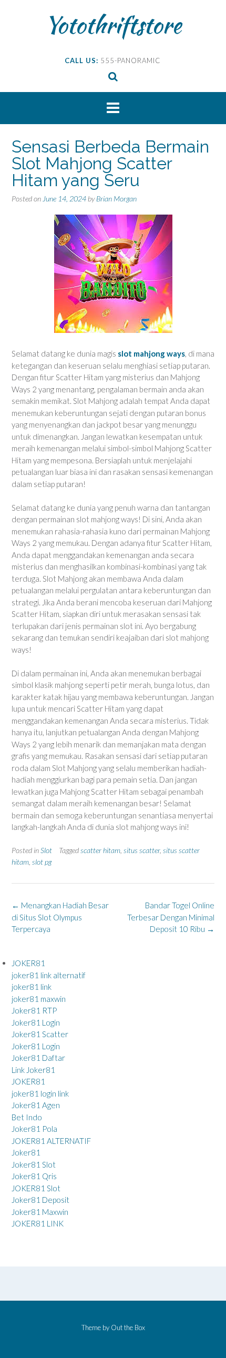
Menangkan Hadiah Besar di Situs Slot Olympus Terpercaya (60, 917)
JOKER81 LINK (38, 1223)
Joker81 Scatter (40, 1034)
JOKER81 (28, 963)
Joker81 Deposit (40, 1199)
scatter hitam (100, 850)
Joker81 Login (36, 1022)
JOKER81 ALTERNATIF (51, 1141)
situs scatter (142, 850)
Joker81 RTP (34, 1010)
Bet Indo (27, 1117)
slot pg (42, 861)
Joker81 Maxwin (40, 1212)
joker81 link (32, 986)
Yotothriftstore (113, 25)
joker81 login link (40, 1093)
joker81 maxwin (39, 999)
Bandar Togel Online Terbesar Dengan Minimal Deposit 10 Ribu (170, 917)
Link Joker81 (33, 1070)
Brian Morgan (116, 198)
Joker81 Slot (34, 1164)
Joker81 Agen (36, 1105)
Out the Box (128, 1327)
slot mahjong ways (151, 353)
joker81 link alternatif (49, 975)
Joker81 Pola (34, 1128)
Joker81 (26, 1152)
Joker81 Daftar (38, 1057)
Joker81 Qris (34, 1176)
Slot (46, 850)
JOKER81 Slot (36, 1188)
